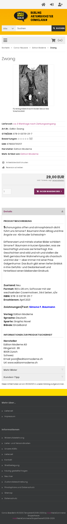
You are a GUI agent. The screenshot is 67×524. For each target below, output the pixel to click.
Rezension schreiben (14, 167)
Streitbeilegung (11, 465)
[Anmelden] (52, 4)
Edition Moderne (29, 153)
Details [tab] (8, 211)
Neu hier (8, 476)
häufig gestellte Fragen (16, 470)
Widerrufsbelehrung (14, 437)
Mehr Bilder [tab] (10, 370)
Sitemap (8, 492)
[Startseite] (44, 4)
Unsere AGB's (10, 448)
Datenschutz (10, 498)
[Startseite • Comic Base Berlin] (33, 16)
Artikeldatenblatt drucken (17, 162)
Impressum (9, 416)
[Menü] (5, 40)
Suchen (58, 28)
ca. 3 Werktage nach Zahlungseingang (34, 123)
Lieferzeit (8, 410)
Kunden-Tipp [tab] (11, 377)
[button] (8, 28)
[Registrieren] (61, 4)
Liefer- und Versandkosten (17, 443)
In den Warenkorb (49, 191)
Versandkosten (58, 180)
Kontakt (8, 459)
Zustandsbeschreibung (16, 481)
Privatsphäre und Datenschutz (19, 487)
